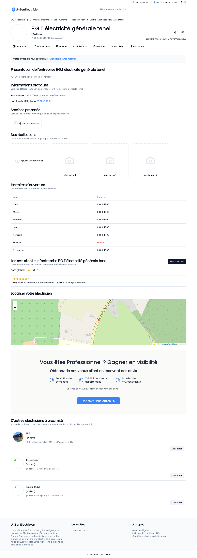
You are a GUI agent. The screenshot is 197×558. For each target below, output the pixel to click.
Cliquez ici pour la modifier (62, 58)
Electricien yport (78, 20)
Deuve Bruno (33, 487)
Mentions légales (140, 530)
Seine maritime (60, 20)
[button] (98, 319)
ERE (28, 433)
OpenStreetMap (169, 344)
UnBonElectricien (18, 20)
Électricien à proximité (39, 20)
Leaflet (157, 344)
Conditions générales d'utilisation (149, 536)
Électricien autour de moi (113, 9)
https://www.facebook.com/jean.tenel (45, 95)
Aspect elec (32, 460)
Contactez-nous (80, 530)
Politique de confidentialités (146, 533)
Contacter (176, 448)
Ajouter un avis (177, 261)
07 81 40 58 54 (44, 101)
